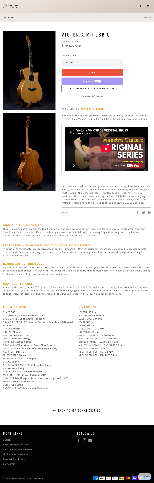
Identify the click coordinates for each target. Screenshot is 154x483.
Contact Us (9, 463)
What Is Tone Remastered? (17, 449)
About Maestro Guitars (15, 444)
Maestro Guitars (18, 478)
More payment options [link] (92, 96)
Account (147, 17)
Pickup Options (69, 55)
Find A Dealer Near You (15, 454)
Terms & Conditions (14, 459)
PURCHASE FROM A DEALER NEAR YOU (92, 88)
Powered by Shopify (34, 478)
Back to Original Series (78, 410)
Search (7, 439)
